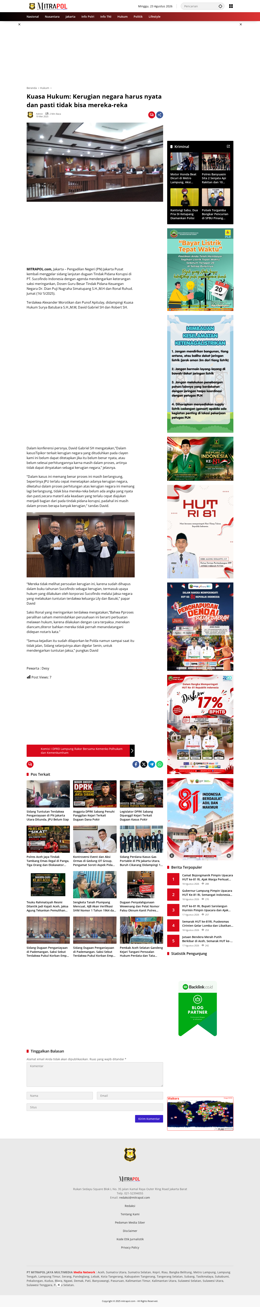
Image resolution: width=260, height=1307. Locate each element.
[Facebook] (135, 764)
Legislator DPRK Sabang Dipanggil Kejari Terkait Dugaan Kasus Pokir (136, 815)
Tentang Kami (130, 1214)
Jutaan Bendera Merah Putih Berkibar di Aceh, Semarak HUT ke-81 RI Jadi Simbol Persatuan (206, 939)
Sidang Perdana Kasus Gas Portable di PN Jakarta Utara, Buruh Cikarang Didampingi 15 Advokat (141, 861)
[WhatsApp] (159, 764)
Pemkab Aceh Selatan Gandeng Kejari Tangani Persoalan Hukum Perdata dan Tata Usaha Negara (141, 952)
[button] (220, 6)
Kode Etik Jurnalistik (130, 1239)
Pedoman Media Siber (130, 1222)
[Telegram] (151, 764)
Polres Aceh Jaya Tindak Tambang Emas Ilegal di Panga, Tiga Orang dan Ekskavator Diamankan (48, 861)
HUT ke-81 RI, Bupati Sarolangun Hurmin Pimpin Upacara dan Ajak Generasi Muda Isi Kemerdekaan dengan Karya (205, 908)
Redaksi (130, 1206)
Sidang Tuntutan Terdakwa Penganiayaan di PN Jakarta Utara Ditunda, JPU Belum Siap (48, 815)
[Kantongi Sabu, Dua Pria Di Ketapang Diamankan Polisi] (184, 197)
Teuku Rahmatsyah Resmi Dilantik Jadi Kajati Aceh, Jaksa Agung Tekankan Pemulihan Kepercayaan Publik (47, 906)
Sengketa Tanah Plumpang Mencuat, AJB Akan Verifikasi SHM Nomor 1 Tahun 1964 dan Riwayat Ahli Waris (94, 906)
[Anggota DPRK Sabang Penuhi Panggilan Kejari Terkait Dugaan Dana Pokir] (94, 794)
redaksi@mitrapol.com (134, 1197)
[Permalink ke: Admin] (31, 115)
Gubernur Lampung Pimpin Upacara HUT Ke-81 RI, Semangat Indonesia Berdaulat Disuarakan (207, 893)
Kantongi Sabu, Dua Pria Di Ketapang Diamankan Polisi (184, 214)
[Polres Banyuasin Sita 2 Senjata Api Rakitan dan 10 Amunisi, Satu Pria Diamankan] (216, 161)
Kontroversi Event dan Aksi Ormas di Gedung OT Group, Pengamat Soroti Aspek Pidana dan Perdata (94, 861)
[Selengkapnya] (228, 146)
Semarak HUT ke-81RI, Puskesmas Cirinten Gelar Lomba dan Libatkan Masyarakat (206, 923)
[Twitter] (143, 764)
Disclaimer (130, 1231)
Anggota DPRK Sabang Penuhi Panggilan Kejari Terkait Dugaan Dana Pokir (94, 815)
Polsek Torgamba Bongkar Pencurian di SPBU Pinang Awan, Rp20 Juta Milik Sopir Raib (215, 214)
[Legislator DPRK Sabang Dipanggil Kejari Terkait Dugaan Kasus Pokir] (141, 794)
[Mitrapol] (48, 6)
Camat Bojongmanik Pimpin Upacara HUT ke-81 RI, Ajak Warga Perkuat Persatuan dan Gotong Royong (207, 877)
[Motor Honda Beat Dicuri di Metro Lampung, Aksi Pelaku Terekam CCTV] (184, 161)
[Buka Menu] (231, 6)
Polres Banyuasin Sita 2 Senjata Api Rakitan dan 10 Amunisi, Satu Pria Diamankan (214, 178)
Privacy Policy (130, 1247)
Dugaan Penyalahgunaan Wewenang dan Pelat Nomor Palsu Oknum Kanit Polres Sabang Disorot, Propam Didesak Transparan (139, 906)
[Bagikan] (159, 114)
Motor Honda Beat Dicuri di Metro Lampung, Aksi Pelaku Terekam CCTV (183, 178)
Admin (39, 114)
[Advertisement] (130, 53)
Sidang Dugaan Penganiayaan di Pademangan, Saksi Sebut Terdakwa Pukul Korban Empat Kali (48, 952)
